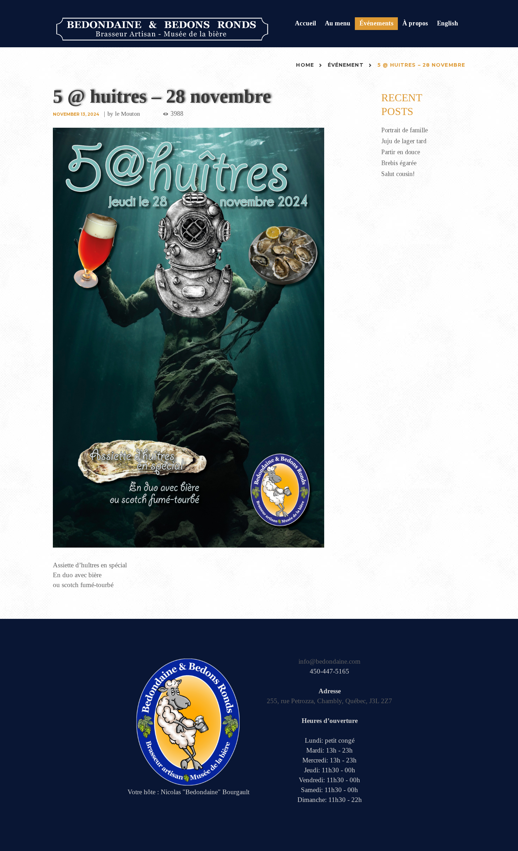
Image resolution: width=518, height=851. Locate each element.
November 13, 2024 (76, 114)
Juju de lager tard (403, 141)
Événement (346, 65)
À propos (415, 23)
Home (305, 65)
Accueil (305, 23)
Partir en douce (400, 152)
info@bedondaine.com (329, 661)
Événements (376, 23)
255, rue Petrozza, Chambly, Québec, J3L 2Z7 (329, 701)
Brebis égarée (399, 163)
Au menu (337, 23)
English (447, 23)
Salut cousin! (398, 173)
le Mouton (127, 113)
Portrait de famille (404, 130)
